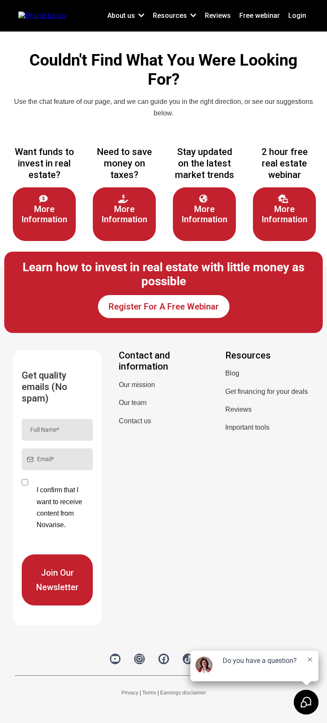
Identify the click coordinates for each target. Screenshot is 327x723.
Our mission (137, 384)
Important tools (247, 427)
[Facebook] (164, 659)
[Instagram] (139, 659)
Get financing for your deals (266, 391)
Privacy (129, 693)
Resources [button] (171, 15)
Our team (132, 402)
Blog (232, 373)
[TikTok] (188, 659)
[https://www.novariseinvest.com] (42, 15)
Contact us (135, 421)
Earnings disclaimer (183, 693)
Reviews (238, 409)
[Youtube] (115, 659)
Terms (149, 693)
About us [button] (122, 15)
